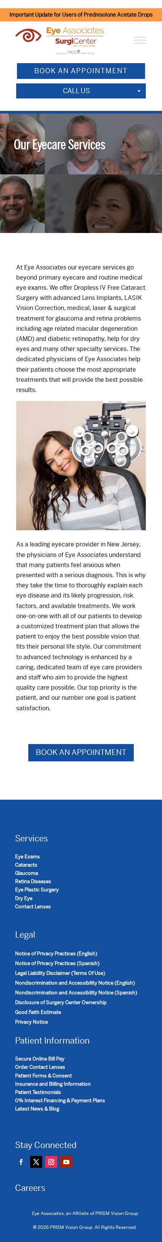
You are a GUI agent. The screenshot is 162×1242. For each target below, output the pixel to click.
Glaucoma (26, 873)
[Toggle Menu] (140, 40)
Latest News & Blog (37, 1109)
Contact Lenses (33, 906)
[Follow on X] (36, 1162)
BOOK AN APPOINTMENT (81, 71)
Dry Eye (23, 898)
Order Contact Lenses (40, 1067)
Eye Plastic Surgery (37, 889)
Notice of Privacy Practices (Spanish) (57, 963)
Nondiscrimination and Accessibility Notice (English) (75, 983)
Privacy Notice (31, 1022)
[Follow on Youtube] (66, 1162)
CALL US (76, 90)
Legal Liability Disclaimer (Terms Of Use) (60, 973)
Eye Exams (27, 856)
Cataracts (26, 865)
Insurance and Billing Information (53, 1084)
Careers (30, 1188)
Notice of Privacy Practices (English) (56, 953)
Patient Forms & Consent (43, 1076)
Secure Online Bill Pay (39, 1059)
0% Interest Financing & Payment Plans (60, 1100)
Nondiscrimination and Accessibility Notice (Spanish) (76, 992)
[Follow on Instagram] (51, 1162)
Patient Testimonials (38, 1092)
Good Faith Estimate (38, 1012)
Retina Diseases (33, 881)
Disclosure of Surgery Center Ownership (61, 1002)
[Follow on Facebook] (21, 1162)
